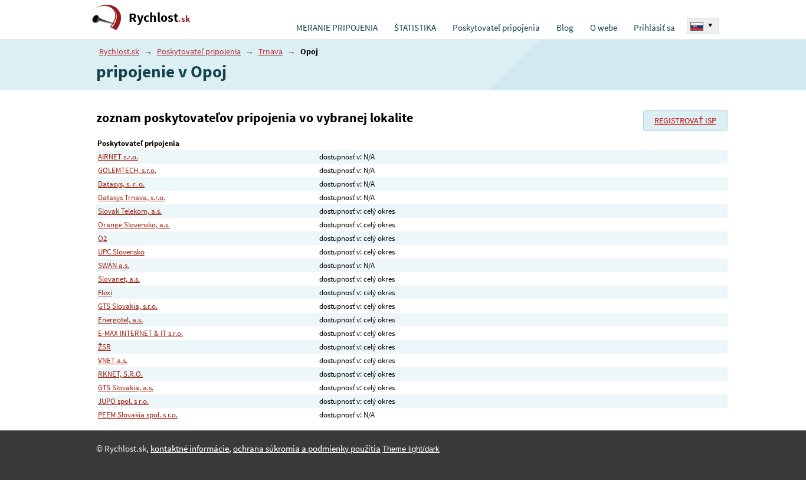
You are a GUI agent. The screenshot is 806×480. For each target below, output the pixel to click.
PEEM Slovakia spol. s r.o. (138, 415)
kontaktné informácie (189, 448)
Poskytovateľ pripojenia (496, 27)
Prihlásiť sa (654, 27)
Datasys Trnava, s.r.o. (131, 197)
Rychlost (159, 17)
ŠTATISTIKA (415, 27)
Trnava (270, 51)
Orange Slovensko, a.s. (134, 225)
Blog (565, 27)
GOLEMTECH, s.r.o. (127, 170)
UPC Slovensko (121, 252)
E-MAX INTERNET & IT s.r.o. (140, 333)
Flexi (105, 293)
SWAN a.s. (113, 265)
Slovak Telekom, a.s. (130, 211)
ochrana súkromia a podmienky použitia (307, 448)
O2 (102, 238)
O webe (603, 27)
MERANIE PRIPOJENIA (337, 27)
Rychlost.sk (119, 51)
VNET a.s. (112, 360)
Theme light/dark (411, 449)
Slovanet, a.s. (119, 279)
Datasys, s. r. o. (121, 184)
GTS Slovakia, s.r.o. (128, 306)
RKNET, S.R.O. (120, 374)
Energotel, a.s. (120, 320)
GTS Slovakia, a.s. (125, 388)
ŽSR (104, 347)
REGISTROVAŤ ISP (685, 120)
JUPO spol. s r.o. (123, 401)
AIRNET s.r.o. (118, 157)
